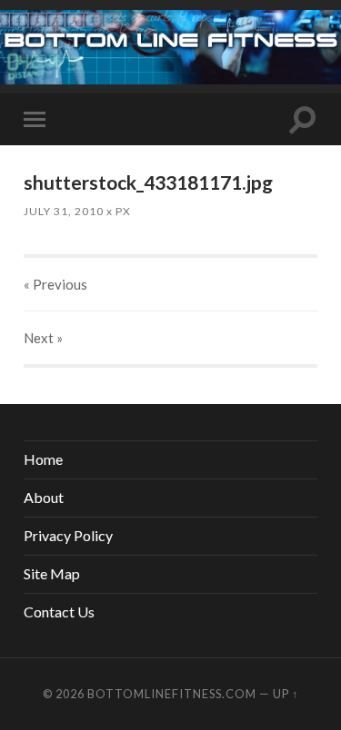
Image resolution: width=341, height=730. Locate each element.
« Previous (55, 284)
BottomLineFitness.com (171, 693)
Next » (43, 338)
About (44, 497)
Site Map (52, 573)
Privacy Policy (68, 535)
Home (43, 459)
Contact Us (59, 611)
